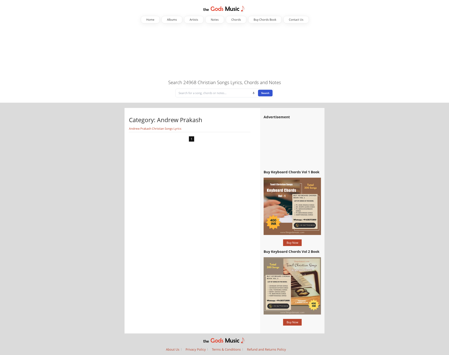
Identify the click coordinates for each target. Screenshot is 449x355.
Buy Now (292, 243)
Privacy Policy (196, 349)
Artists (194, 20)
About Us (172, 349)
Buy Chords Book (265, 20)
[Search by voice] (253, 93)
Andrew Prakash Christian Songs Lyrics (155, 129)
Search (265, 93)
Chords (236, 20)
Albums (172, 20)
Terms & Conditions (226, 349)
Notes (215, 20)
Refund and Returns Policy (266, 349)
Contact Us (296, 20)
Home (150, 20)
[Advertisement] (110, 51)
